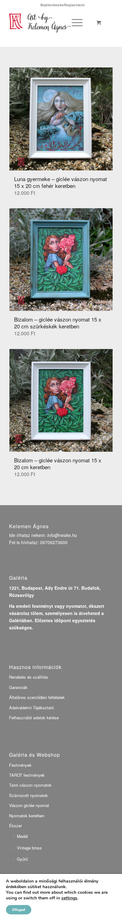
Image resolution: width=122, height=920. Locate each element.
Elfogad (18, 909)
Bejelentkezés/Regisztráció (62, 4)
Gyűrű (22, 859)
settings (69, 898)
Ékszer (15, 826)
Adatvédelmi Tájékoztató (31, 708)
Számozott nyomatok (28, 795)
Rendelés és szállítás (28, 677)
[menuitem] (62, 5)
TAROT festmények (27, 775)
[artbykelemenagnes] (50, 22)
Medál (22, 836)
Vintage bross (29, 848)
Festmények (20, 765)
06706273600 (54, 542)
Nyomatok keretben (26, 816)
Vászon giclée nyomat (29, 805)
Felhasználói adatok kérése (34, 718)
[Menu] (76, 22)
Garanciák (18, 687)
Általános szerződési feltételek (37, 697)
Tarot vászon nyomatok (30, 785)
